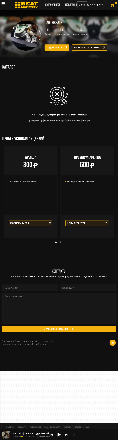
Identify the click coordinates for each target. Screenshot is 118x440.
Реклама (79, 427)
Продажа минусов (52, 427)
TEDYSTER (16, 436)
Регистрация (96, 4)
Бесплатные (71, 4)
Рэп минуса (9, 427)
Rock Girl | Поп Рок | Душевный (30, 433)
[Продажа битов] (27, 6)
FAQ (87, 427)
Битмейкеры (35, 427)
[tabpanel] (30, 192)
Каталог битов (52, 4)
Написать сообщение (87, 47)
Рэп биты (67, 427)
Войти (82, 4)
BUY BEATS (22, 427)
